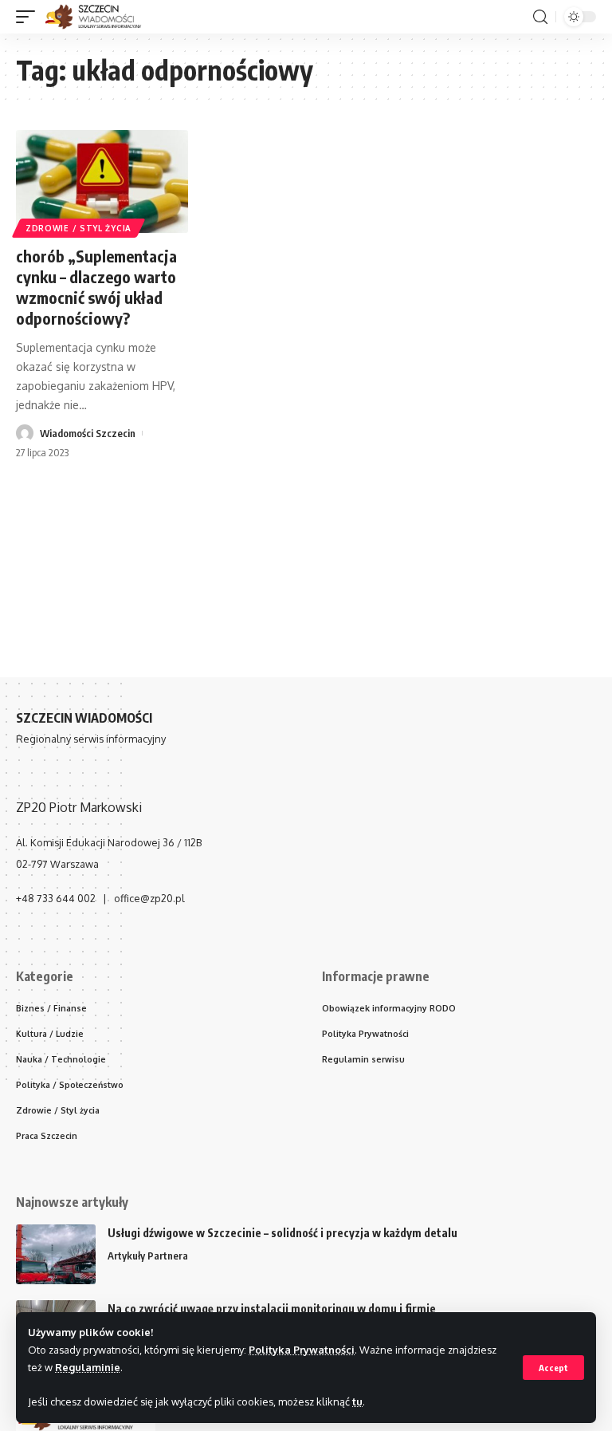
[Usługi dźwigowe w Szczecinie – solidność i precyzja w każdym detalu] (56, 1254)
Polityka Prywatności (302, 1349)
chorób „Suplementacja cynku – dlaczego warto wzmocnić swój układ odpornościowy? (96, 287)
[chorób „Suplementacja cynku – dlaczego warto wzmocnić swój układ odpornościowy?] (102, 182)
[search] (540, 17)
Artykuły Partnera (148, 1255)
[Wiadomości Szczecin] (101, 17)
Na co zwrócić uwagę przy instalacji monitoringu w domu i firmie (272, 1308)
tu (357, 1401)
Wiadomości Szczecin (87, 433)
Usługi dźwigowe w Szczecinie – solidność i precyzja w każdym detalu (282, 1233)
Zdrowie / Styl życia (78, 228)
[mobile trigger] (29, 17)
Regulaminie (87, 1367)
